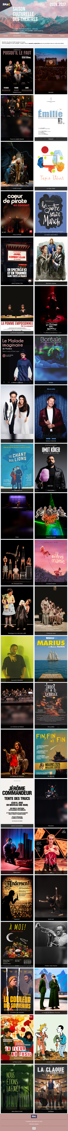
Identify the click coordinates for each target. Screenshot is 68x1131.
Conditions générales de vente (34, 1121)
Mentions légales (34, 1124)
